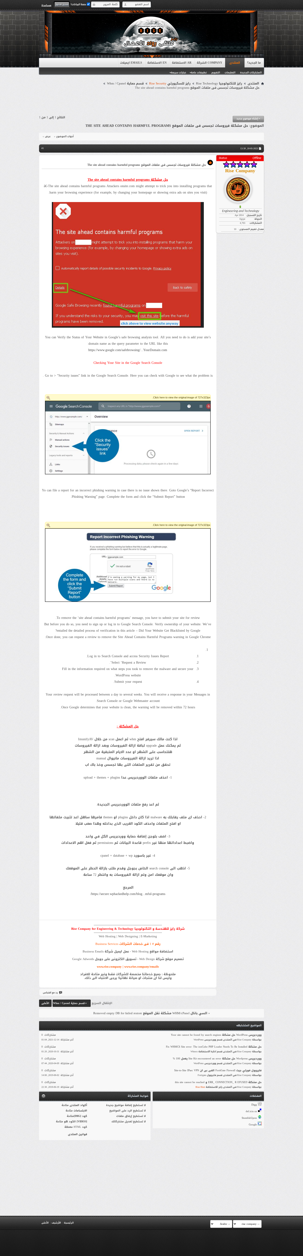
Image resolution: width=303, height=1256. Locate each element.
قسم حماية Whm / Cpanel (125, 83)
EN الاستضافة (157, 62)
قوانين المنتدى (77, 1134)
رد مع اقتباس (50, 992)
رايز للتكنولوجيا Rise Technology (219, 83)
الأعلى (45, 1003)
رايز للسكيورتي (170, 83)
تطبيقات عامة (199, 72)
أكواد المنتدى (78, 1105)
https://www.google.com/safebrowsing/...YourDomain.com (127, 350)
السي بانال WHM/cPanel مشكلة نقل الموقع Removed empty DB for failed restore (150, 1013)
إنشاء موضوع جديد (248, 118)
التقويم (215, 72)
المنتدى (234, 62)
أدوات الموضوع (65, 136)
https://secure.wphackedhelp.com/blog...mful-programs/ (127, 894)
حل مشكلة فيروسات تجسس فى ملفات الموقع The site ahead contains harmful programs (166, 126)
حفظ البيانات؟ (79, 4)
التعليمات (230, 72)
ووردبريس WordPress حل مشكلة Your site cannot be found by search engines (216, 1034)
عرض (48, 136)
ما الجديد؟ (254, 62)
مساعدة (46, 5)
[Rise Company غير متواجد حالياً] (240, 187)
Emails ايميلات (131, 62)
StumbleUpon (249, 1117)
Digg (254, 1104)
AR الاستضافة (182, 62)
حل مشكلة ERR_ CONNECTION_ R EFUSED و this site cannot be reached (218, 1082)
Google (253, 1124)
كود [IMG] (80, 1116)
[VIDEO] (82, 1121)
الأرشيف (56, 1223)
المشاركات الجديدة (251, 72)
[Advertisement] (151, 103)
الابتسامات (80, 1110)
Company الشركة (209, 62)
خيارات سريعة (178, 72)
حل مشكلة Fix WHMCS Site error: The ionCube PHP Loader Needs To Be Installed (214, 1046)
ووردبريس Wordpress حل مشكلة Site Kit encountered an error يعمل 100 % (217, 1058)
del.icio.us (251, 1111)
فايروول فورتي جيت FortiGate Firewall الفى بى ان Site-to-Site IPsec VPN (218, 1070)
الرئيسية (69, 1223)
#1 (42, 148)
